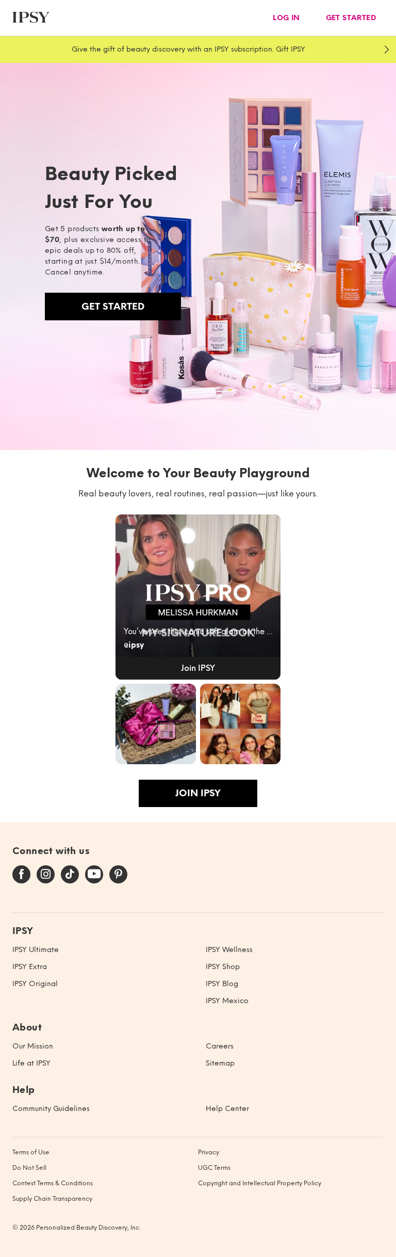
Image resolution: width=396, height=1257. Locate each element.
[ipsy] (31, 18)
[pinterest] (118, 874)
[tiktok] (70, 874)
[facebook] (21, 874)
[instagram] (46, 874)
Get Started (112, 306)
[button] (198, 597)
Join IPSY (198, 793)
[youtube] (94, 874)
